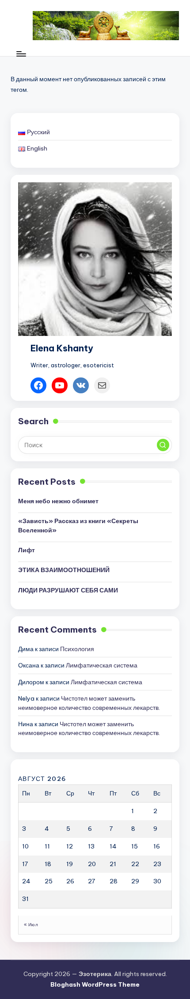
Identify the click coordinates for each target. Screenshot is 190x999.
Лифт (26, 550)
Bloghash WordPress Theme (95, 984)
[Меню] (20, 53)
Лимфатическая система (101, 665)
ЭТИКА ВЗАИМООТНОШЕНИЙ (64, 570)
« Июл (31, 924)
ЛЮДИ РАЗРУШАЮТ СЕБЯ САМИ (68, 590)
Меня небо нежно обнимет (58, 501)
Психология (77, 649)
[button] (163, 445)
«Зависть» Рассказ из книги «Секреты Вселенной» (78, 525)
